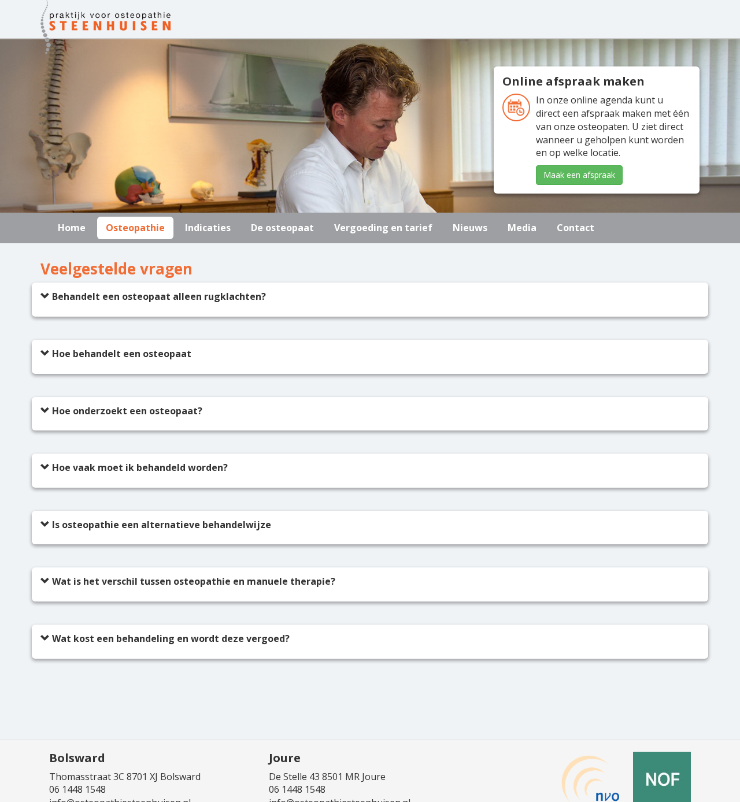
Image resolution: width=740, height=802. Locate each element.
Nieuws (470, 227)
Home (72, 227)
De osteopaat (282, 227)
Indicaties (208, 227)
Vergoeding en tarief (383, 227)
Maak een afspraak (579, 174)
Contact (575, 227)
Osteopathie (135, 227)
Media (522, 227)
